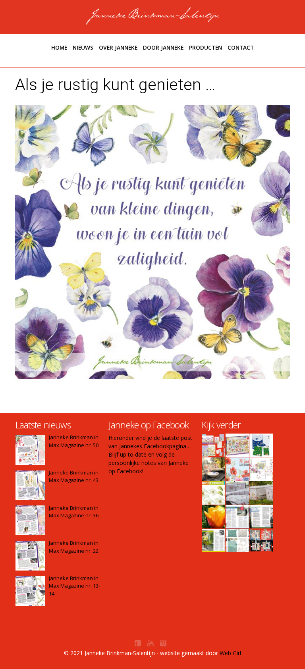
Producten (205, 47)
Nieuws (83, 47)
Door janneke (163, 47)
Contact (241, 47)
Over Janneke (118, 47)
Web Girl (230, 653)
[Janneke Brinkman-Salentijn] (152, 16)
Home (59, 47)
